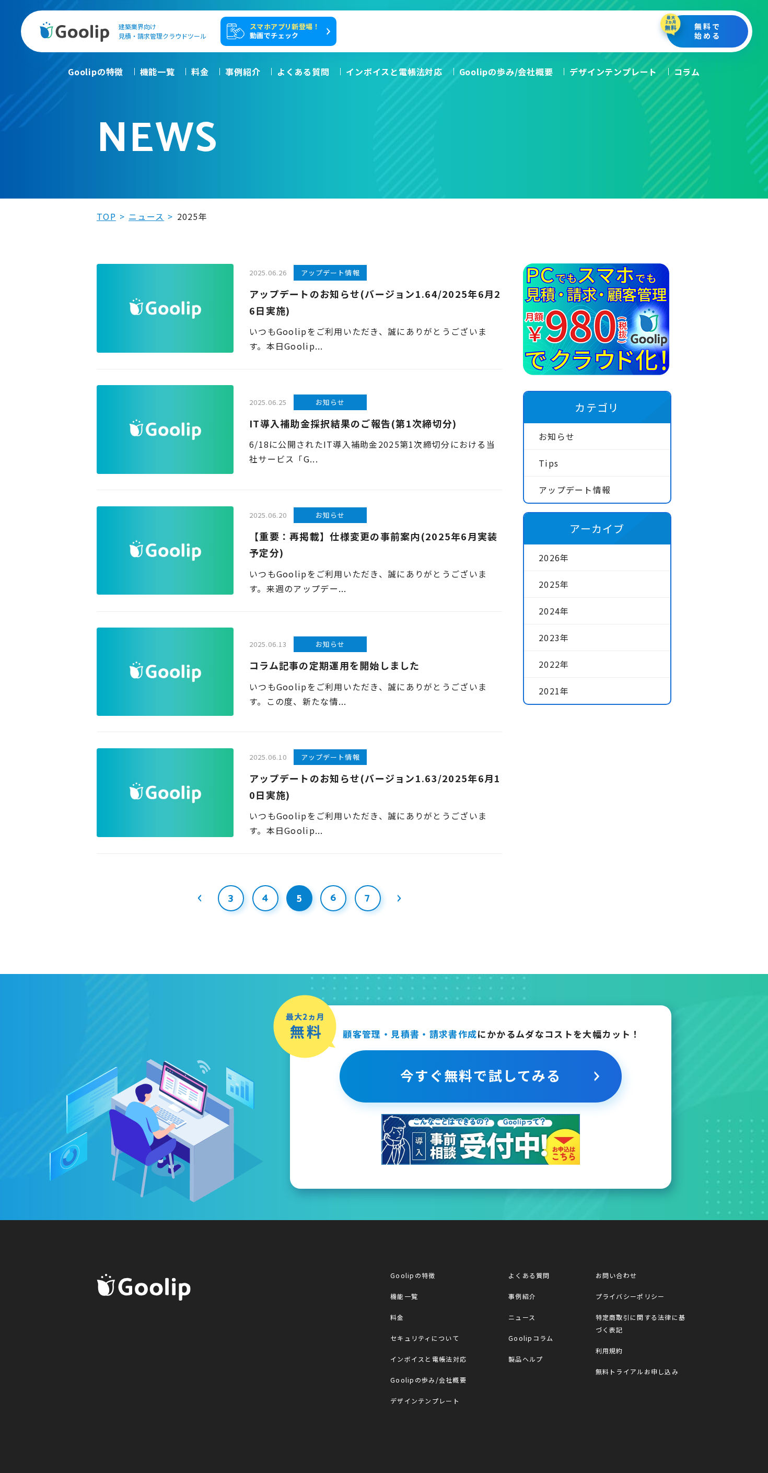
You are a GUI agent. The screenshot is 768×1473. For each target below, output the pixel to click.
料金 (200, 71)
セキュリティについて (424, 1337)
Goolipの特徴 (95, 71)
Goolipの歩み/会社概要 (506, 71)
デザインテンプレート (613, 71)
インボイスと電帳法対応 (394, 71)
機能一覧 (157, 71)
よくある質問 (303, 71)
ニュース (146, 216)
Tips (548, 463)
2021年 (554, 691)
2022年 (554, 664)
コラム (687, 71)
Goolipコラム (531, 1337)
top (106, 216)
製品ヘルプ (525, 1358)
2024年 (554, 611)
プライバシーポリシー (630, 1296)
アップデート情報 (575, 489)
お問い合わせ (616, 1275)
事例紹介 (242, 71)
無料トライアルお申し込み (637, 1371)
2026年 (554, 557)
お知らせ (557, 436)
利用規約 (609, 1350)
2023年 (554, 637)
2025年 (554, 584)
